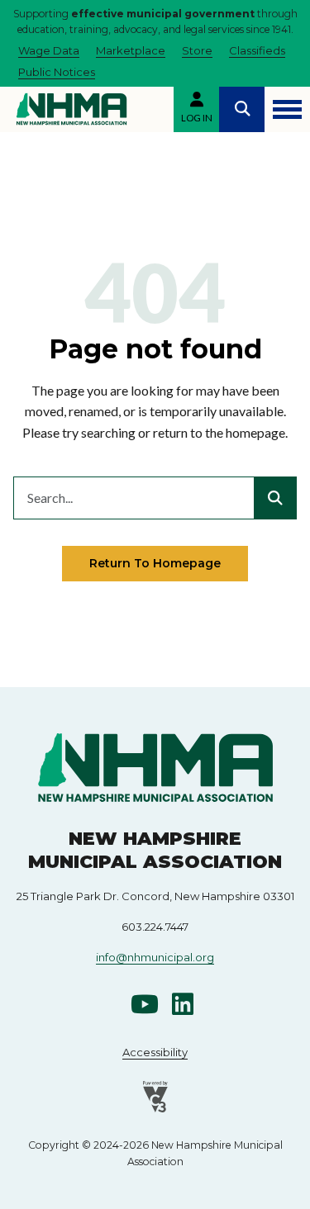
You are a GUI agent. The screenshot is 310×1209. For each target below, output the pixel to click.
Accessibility (155, 1052)
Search (242, 109)
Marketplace (130, 50)
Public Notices (56, 71)
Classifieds (257, 50)
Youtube (145, 1004)
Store (197, 50)
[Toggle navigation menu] (287, 109)
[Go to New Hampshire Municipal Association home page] (71, 109)
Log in (196, 117)
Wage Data (48, 50)
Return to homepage (155, 563)
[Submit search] (275, 497)
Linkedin (182, 1004)
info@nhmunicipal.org (155, 957)
